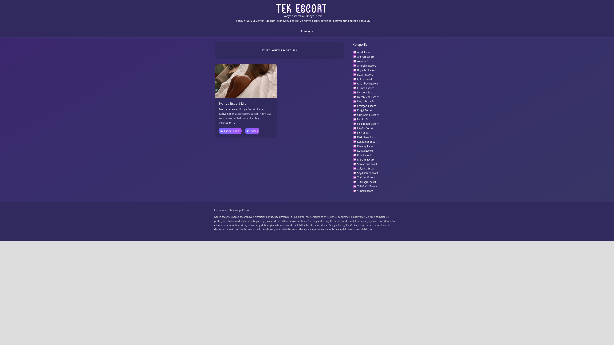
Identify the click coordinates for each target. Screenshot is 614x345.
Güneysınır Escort (368, 115)
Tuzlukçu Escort (366, 182)
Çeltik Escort (364, 79)
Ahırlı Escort (364, 52)
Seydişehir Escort (367, 173)
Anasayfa (307, 31)
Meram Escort (365, 159)
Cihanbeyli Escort (367, 83)
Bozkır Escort (365, 74)
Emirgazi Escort (366, 106)
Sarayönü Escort (367, 164)
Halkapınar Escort (368, 124)
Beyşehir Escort (366, 70)
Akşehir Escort (365, 61)
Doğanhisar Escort (368, 101)
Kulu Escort (364, 155)
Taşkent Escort (366, 177)
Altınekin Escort (366, 65)
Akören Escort (365, 56)
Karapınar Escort (367, 141)
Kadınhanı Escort (367, 137)
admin (254, 130)
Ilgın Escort (363, 132)
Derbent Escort (366, 92)
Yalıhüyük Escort (367, 186)
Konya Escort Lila (232, 103)
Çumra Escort (365, 88)
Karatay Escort (366, 146)
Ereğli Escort (364, 110)
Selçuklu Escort (366, 168)
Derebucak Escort (368, 97)
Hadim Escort (365, 119)
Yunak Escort (365, 191)
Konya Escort (365, 150)
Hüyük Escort (365, 128)
